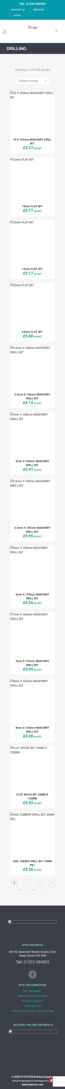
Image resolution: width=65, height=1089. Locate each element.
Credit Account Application (32, 1011)
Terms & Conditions (32, 996)
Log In (17, 15)
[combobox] (32, 81)
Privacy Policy (32, 1001)
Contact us (32, 1006)
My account (32, 991)
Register (38, 10)
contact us (18, 10)
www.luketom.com (32, 1084)
